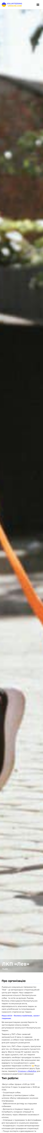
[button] (38, 4)
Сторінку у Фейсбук (27, 1071)
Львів (5, 969)
